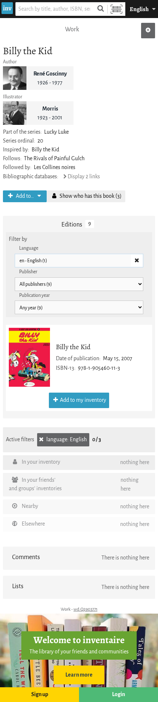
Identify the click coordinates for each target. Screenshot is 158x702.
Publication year (34, 295)
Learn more (79, 674)
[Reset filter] (137, 261)
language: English (66, 439)
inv (7, 8)
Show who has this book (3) (90, 196)
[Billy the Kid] (29, 357)
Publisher (28, 271)
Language (28, 248)
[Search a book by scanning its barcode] (116, 9)
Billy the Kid (73, 347)
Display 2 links (84, 176)
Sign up (39, 694)
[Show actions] (148, 30)
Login (118, 694)
